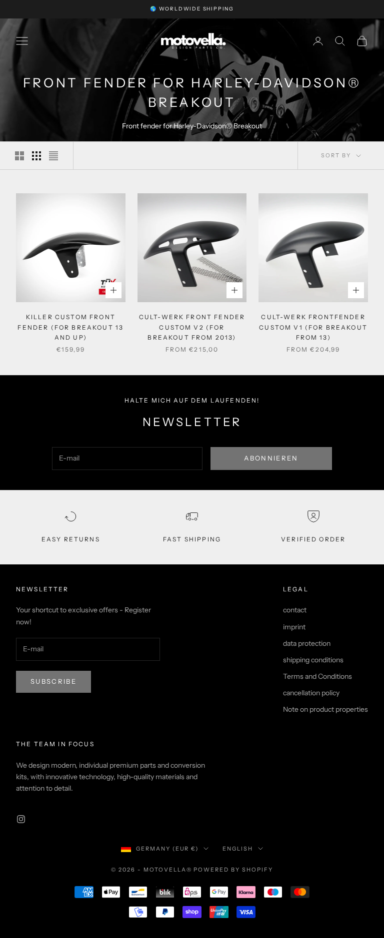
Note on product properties (325, 709)
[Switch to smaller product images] (36, 155)
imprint (294, 626)
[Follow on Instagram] (21, 819)
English (237, 848)
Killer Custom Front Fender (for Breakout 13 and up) (71, 327)
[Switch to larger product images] (19, 155)
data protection (306, 643)
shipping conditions (313, 659)
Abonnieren (271, 458)
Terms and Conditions (317, 676)
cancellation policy (311, 692)
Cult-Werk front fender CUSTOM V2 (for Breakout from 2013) (192, 327)
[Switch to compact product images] (53, 155)
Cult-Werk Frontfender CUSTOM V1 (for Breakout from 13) (313, 327)
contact (294, 609)
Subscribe (53, 681)
